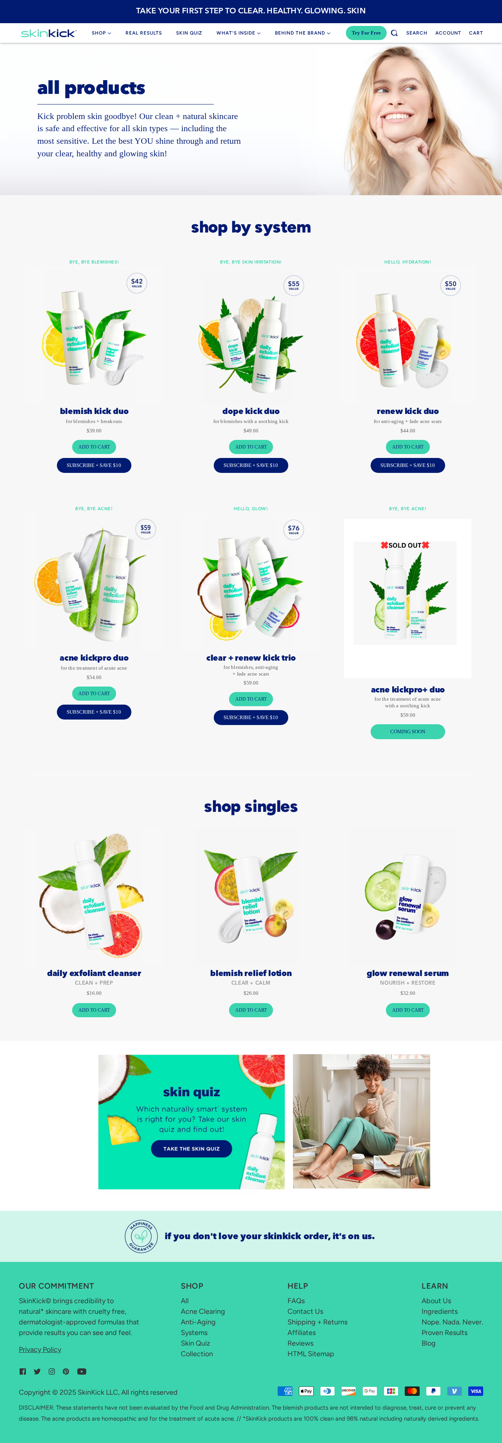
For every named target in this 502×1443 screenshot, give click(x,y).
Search (416, 33)
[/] (48, 33)
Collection (197, 1354)
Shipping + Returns (317, 1322)
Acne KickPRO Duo (94, 659)
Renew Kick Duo (408, 412)
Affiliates (301, 1332)
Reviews (300, 1343)
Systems (194, 1332)
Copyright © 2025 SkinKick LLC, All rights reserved (98, 1392)
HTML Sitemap (310, 1354)
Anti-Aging (198, 1322)
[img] (23, 1370)
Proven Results (444, 1332)
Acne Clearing (203, 1311)
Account (448, 33)
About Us (436, 1301)
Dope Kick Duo (250, 412)
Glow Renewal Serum (408, 974)
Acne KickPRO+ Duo (408, 690)
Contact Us (305, 1311)
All (185, 1301)
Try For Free (366, 33)
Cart (476, 33)
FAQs (296, 1301)
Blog (429, 1343)
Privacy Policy (40, 1349)
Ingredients (440, 1311)
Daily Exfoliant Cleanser (94, 974)
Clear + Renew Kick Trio (251, 659)
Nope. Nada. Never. (452, 1322)
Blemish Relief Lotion (251, 974)
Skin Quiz (195, 1343)
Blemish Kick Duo (94, 412)
